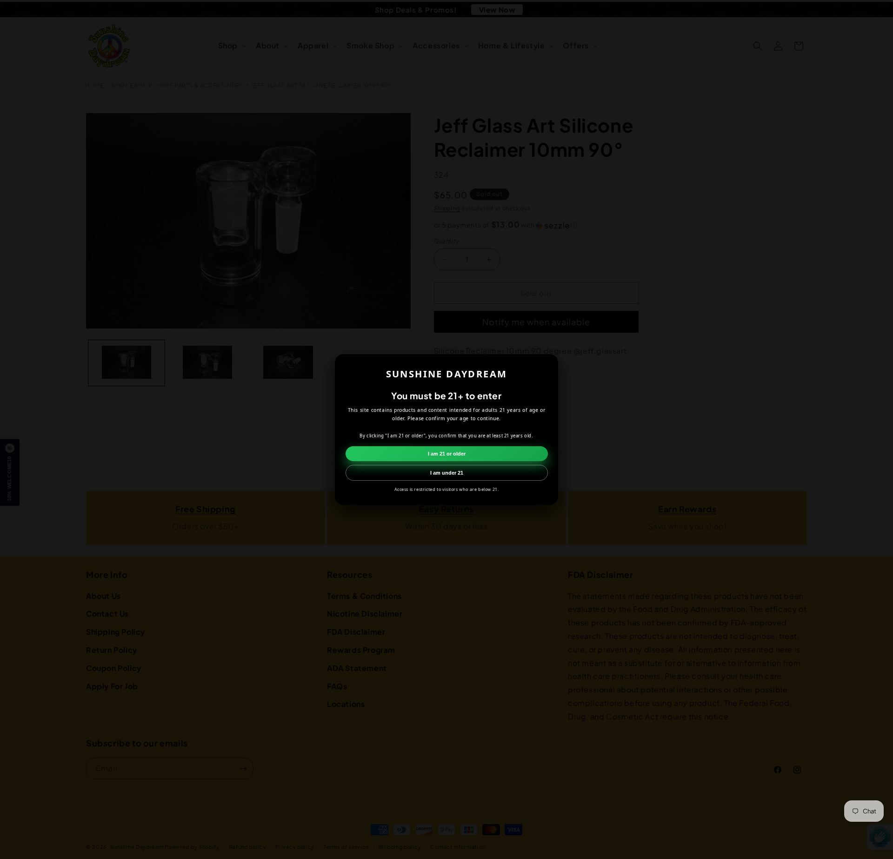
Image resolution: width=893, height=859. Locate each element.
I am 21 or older (447, 453)
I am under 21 (446, 473)
